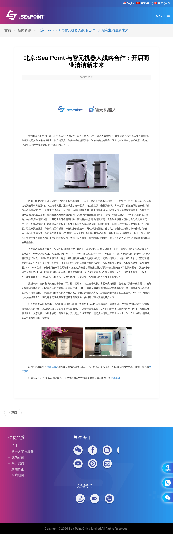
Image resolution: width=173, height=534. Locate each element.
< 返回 (13, 412)
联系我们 (115, 378)
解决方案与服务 (22, 451)
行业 (14, 445)
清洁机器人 (52, 366)
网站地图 (17, 475)
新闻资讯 (24, 30)
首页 (7, 30)
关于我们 (17, 463)
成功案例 (17, 457)
